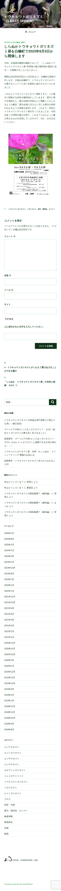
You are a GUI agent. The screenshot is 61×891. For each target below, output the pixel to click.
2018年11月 (9, 712)
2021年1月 (9, 637)
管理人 (23, 42)
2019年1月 (9, 700)
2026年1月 (9, 533)
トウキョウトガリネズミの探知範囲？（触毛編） (27, 493)
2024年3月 (9, 556)
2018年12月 (9, 706)
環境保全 (8, 822)
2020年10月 (9, 654)
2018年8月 (9, 729)
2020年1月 (9, 666)
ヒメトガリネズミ (12, 793)
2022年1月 (9, 591)
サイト (7, 304)
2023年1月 (9, 585)
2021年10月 (9, 602)
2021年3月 (9, 625)
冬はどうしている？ (13, 482)
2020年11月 (9, 648)
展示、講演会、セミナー (46, 209)
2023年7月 (9, 579)
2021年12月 (9, 596)
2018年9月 (9, 723)
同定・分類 (9, 805)
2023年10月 (9, 568)
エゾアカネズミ (11, 747)
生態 (6, 828)
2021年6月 (9, 608)
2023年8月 (9, 573)
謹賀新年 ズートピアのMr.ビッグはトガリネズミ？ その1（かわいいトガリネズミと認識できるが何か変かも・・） (30, 442)
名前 (7, 275)
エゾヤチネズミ (11, 758)
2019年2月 (9, 695)
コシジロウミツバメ (13, 776)
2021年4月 (9, 620)
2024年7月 (9, 550)
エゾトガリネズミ (12, 753)
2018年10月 (9, 718)
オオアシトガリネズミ (15, 770)
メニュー (32, 32)
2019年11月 (9, 677)
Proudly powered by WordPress (18, 884)
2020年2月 (9, 660)
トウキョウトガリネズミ (16, 209)
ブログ (7, 799)
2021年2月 (9, 631)
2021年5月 (9, 614)
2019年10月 (9, 683)
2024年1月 (9, 562)
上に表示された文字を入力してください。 (24, 326)
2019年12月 (9, 672)
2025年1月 (9, 544)
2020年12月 (9, 643)
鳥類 (6, 834)
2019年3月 (9, 689)
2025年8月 (9, 539)
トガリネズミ (31, 209)
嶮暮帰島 (8, 816)
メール (8, 290)
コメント (9, 236)
